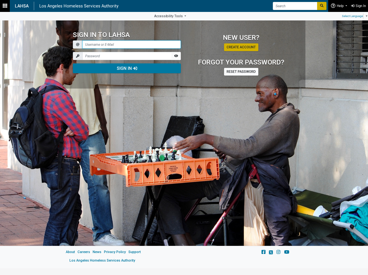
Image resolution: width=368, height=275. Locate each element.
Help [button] (340, 6)
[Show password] (176, 56)
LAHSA (22, 6)
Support (134, 252)
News (97, 252)
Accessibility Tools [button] (169, 16)
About (70, 252)
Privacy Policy (115, 252)
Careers (84, 252)
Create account (241, 47)
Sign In (125, 68)
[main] (184, 144)
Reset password (241, 72)
